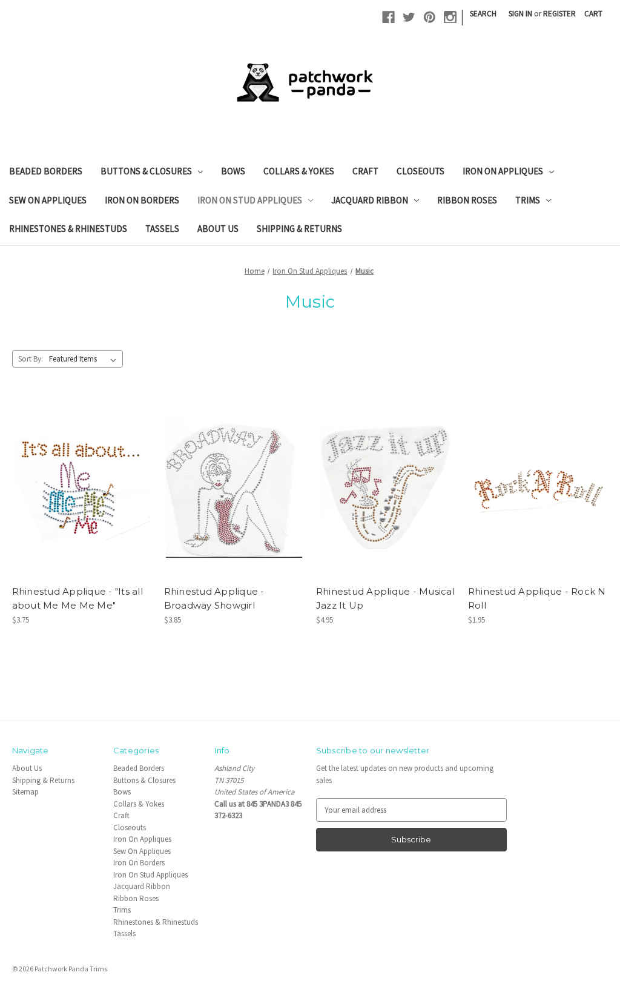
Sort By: (30, 359)
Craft (365, 171)
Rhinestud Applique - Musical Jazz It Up (385, 598)
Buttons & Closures (146, 171)
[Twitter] (409, 17)
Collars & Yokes (298, 171)
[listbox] (85, 359)
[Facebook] (388, 17)
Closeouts (420, 171)
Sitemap (25, 792)
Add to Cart (82, 507)
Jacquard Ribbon (369, 200)
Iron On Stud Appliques (249, 200)
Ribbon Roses (467, 200)
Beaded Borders (45, 171)
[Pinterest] (429, 17)
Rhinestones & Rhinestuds (68, 228)
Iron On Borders (142, 200)
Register (559, 13)
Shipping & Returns (299, 228)
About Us (218, 228)
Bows (233, 171)
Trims (527, 200)
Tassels (162, 228)
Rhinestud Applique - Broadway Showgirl (214, 598)
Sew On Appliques (48, 200)
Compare (78, 487)
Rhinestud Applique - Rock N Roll (537, 598)
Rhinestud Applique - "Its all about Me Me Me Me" (77, 598)
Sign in (520, 13)
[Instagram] (450, 17)
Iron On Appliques (503, 171)
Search (483, 13)
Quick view (80, 467)
